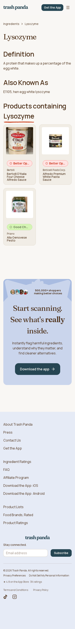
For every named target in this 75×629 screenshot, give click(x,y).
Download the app (34, 369)
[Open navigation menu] (68, 7)
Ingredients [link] (11, 24)
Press (7, 432)
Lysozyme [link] (32, 24)
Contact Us (12, 440)
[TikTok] (5, 597)
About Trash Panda (17, 424)
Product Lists (13, 507)
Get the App (52, 7)
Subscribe (61, 553)
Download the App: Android (24, 493)
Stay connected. (14, 544)
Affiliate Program (16, 477)
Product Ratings (15, 523)
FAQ (6, 469)
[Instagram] (14, 597)
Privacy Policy (40, 590)
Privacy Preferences (14, 575)
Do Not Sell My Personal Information (49, 575)
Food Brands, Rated (18, 515)
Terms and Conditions (15, 590)
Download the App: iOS (20, 485)
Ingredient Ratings (17, 461)
